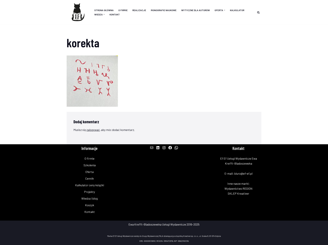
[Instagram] (164, 148)
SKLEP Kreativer (238, 193)
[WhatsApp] (176, 148)
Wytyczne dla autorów (195, 10)
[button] (224, 10)
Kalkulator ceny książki (89, 185)
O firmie (123, 10)
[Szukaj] (258, 12)
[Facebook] (170, 148)
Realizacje (139, 10)
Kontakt (115, 14)
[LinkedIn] (158, 148)
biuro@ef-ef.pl (243, 173)
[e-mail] (152, 148)
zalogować (93, 129)
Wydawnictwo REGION (238, 188)
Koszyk (89, 205)
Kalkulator (237, 10)
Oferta (89, 171)
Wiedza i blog (89, 198)
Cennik (89, 178)
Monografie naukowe (163, 10)
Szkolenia (90, 165)
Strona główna (104, 10)
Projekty (89, 191)
